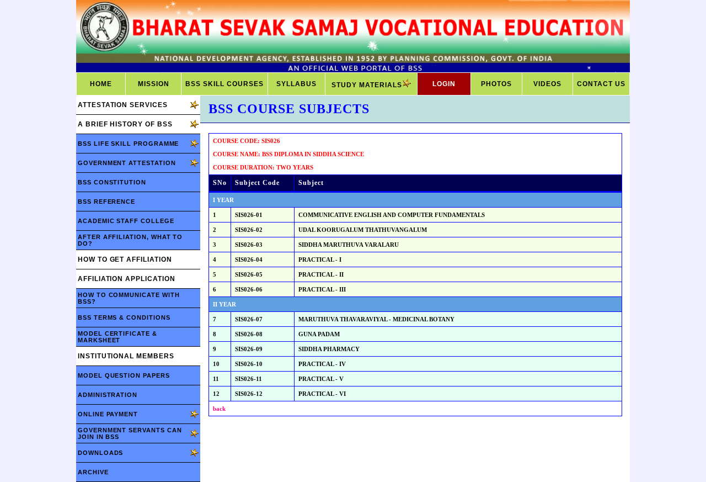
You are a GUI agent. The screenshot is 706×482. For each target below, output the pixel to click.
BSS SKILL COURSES (224, 84)
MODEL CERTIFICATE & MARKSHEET (117, 336)
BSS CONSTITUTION (112, 182)
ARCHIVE (93, 472)
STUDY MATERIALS (366, 85)
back (219, 408)
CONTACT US (601, 84)
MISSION (153, 84)
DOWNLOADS (100, 452)
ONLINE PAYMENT (108, 414)
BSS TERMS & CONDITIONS (124, 317)
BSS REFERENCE (106, 201)
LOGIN (444, 84)
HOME (101, 84)
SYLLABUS (296, 84)
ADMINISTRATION (107, 394)
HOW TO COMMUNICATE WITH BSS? (128, 298)
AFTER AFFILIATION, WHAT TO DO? (130, 240)
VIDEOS (547, 84)
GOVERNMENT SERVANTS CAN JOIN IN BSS (129, 433)
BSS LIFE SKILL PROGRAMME (128, 143)
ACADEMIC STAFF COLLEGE (126, 221)
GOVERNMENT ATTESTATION (127, 163)
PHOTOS (496, 84)
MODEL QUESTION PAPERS (124, 375)
